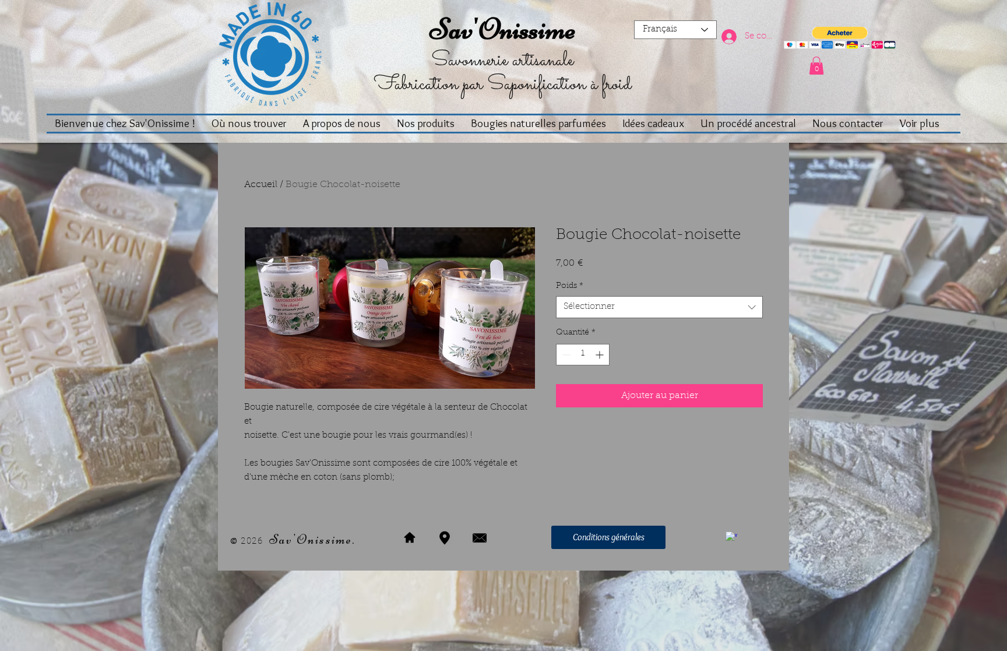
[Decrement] (565, 354)
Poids (569, 286)
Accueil (260, 184)
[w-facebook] (731, 537)
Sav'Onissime (502, 29)
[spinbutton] (582, 354)
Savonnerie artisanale (502, 60)
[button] (840, 38)
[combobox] (659, 307)
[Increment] (600, 354)
